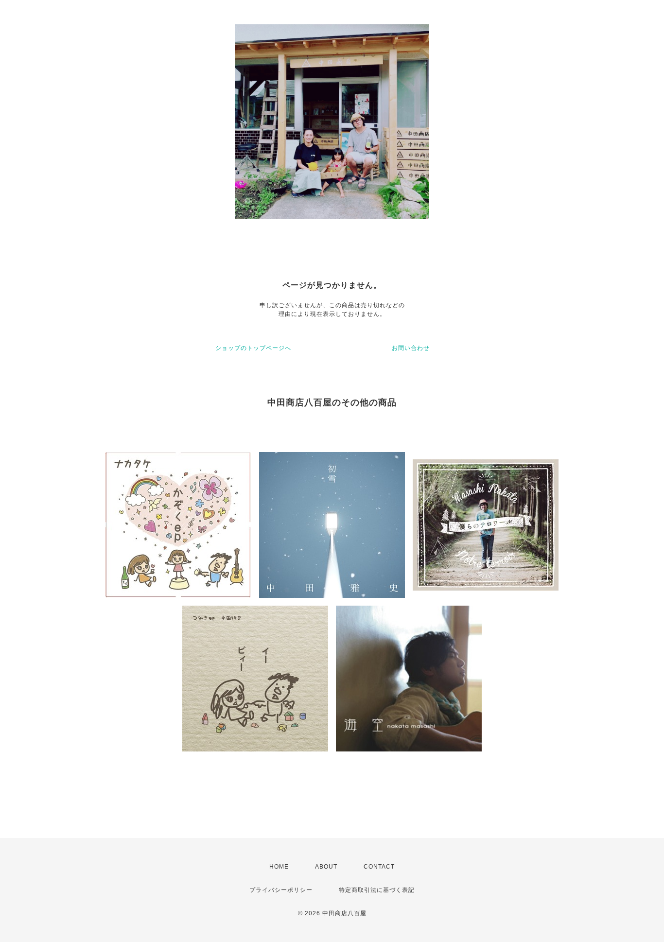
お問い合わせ (411, 348)
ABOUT (326, 866)
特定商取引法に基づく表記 (377, 890)
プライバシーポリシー (281, 890)
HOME (279, 866)
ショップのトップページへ (253, 348)
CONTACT (379, 866)
